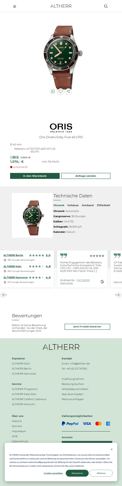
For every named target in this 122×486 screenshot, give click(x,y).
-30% (15, 157)
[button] (98, 6)
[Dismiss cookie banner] (112, 449)
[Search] (106, 6)
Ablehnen (101, 473)
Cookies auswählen (53, 473)
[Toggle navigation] (15, 6)
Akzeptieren (77, 473)
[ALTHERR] (61, 5)
